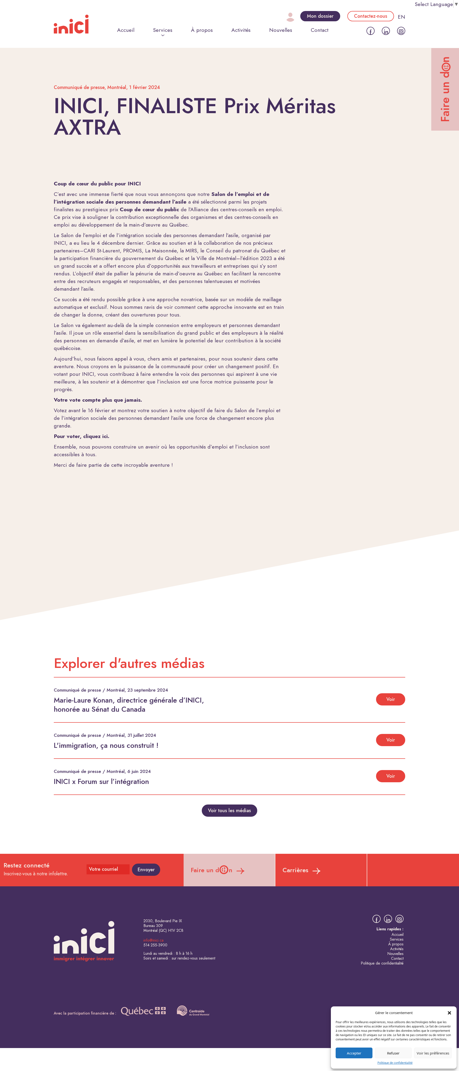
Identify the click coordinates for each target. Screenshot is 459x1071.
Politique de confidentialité (395, 1063)
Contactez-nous (370, 16)
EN (401, 17)
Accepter (354, 1053)
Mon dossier (320, 16)
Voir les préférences (433, 1053)
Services (162, 30)
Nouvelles (280, 30)
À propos (202, 30)
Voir (390, 699)
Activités (241, 30)
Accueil (125, 30)
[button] (449, 1012)
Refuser (393, 1053)
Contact (319, 30)
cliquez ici (95, 436)
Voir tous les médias (229, 810)
